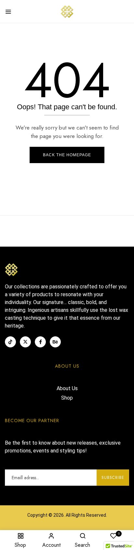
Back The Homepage (67, 155)
